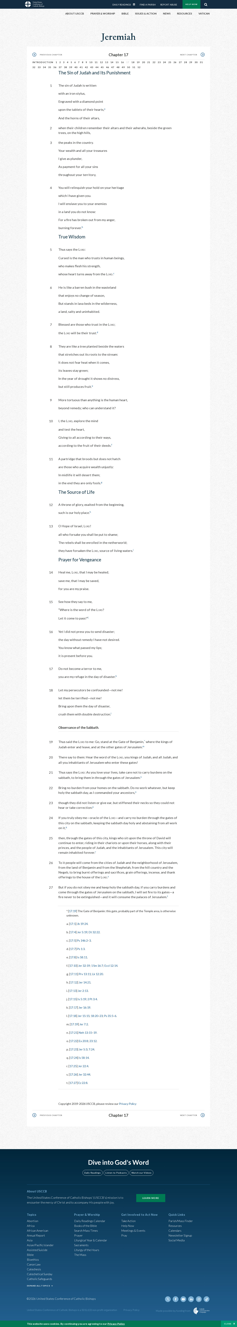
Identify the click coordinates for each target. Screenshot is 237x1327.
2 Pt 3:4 (92, 999)
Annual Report (36, 1235)
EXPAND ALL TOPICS (38, 1285)
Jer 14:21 (84, 982)
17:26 (73, 1074)
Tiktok (206, 1299)
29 (190, 62)
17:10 (73, 965)
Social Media (176, 1240)
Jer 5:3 (83, 1049)
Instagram (199, 1299)
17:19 (72, 911)
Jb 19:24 (82, 924)
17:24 (73, 1057)
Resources (175, 1226)
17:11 (73, 974)
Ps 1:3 (81, 949)
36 (54, 67)
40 (76, 67)
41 (81, 67)
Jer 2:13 (83, 990)
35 (49, 67)
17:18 (72, 1016)
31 (201, 62)
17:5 (72, 940)
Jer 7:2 (83, 1024)
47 (112, 67)
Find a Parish (148, 4)
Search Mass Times (86, 1230)
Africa (31, 1226)
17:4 (73, 932)
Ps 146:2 (82, 940)
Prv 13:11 (85, 974)
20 (143, 62)
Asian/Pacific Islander (40, 1245)
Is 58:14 (84, 1057)
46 (107, 67)
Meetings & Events (133, 1230)
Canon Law (33, 1264)
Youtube (183, 1299)
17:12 (73, 982)
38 (65, 67)
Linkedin (191, 1299)
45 (102, 67)
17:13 (72, 990)
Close (228, 1323)
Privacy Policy (127, 1103)
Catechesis (34, 1269)
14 (112, 62)
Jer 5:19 (82, 932)
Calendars (174, 1230)
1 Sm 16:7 (97, 965)
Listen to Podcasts (116, 1172)
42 (86, 67)
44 (97, 67)
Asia (29, 1240)
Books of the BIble (85, 1226)
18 (132, 62)
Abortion (32, 1221)
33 (39, 67)
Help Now (191, 4)
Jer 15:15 (83, 1016)
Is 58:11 (82, 957)
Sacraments (81, 1245)
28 (185, 62)
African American (37, 1230)
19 (138, 62)
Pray (124, 1235)
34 (44, 67)
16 (122, 62)
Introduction (42, 62)
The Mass (80, 1254)
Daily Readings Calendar (135, 4)
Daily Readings (122, 4)
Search (205, 3)
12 (101, 62)
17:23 (73, 1049)
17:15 (72, 999)
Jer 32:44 (84, 1074)
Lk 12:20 (97, 974)
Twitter (168, 1299)
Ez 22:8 (82, 1083)
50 (128, 67)
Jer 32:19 (84, 965)
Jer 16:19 (84, 1007)
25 (169, 62)
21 (148, 62)
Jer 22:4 (83, 1066)
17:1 (72, 924)
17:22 (73, 1041)
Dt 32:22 (94, 932)
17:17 (73, 1007)
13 (106, 62)
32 (33, 67)
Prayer (78, 1235)
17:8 (73, 957)
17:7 (73, 949)
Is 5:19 (82, 999)
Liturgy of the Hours (86, 1250)
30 (196, 62)
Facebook (175, 1299)
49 (123, 67)
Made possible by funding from (173, 1310)
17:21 (73, 1032)
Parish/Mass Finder (180, 1221)
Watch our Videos (141, 1172)
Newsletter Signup (180, 1235)
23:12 (93, 1041)
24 (164, 62)
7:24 (91, 1049)
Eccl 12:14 (110, 965)
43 (91, 67)
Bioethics (33, 1259)
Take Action (128, 1221)
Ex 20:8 (83, 1041)
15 (117, 62)
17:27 (73, 1083)
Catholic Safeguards (39, 1279)
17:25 (73, 1066)
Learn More (150, 1198)
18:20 (94, 1016)
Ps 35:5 (108, 1016)
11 (96, 62)
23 (159, 62)
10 (90, 62)
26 (175, 62)
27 (180, 62)
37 (60, 67)
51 (133, 67)
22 (154, 62)
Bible (30, 1254)
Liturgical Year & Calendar (90, 1240)
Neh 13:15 (85, 1032)
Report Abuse (168, 4)
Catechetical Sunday (39, 1274)
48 (118, 67)
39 (70, 67)
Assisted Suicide (37, 1250)
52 (139, 67)
